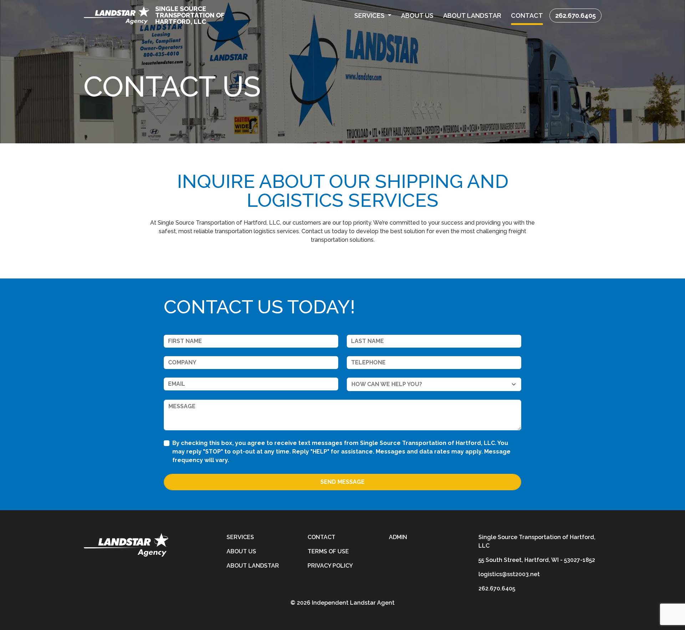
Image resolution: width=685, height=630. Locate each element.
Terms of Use (328, 551)
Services (240, 537)
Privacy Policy (330, 565)
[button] (373, 15)
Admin (398, 537)
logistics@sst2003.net (509, 574)
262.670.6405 (575, 15)
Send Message (342, 481)
